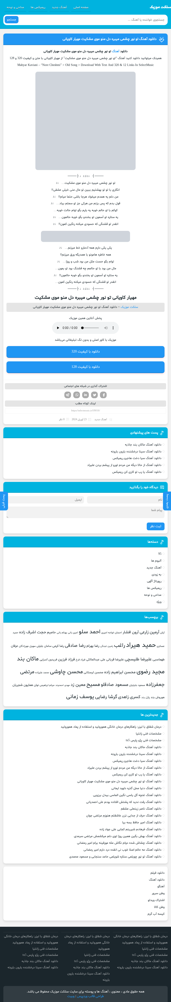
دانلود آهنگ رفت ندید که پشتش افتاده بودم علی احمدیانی (123, 802)
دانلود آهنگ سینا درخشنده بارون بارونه (136, 452)
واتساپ (76, 395)
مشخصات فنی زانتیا (148, 734)
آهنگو (161, 886)
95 (159, 554)
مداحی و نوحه (15, 7)
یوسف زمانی (80, 697)
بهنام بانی (62, 632)
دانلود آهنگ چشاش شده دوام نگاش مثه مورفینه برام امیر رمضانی (119, 843)
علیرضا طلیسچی (138, 659)
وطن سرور (158, 893)
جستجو (11, 20)
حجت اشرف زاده (32, 632)
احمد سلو (89, 632)
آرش (162, 632)
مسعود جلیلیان (137, 685)
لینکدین (85, 395)
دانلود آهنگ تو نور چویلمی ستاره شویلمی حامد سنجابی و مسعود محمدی (115, 857)
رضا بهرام (92, 646)
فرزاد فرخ (80, 659)
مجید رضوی (150, 672)
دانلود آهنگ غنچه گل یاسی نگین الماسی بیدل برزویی (127, 795)
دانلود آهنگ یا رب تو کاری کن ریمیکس (136, 472)
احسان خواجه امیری (111, 632)
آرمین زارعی (149, 632)
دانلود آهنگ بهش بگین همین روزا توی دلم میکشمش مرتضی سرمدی (117, 836)
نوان (36, 685)
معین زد (78, 685)
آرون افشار (131, 632)
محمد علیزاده (42, 672)
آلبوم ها (156, 561)
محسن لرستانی (93, 672)
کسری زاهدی (129, 697)
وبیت (70, 996)
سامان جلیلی (44, 646)
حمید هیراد (141, 645)
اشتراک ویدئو (156, 900)
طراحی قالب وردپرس (90, 996)
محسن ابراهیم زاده (120, 672)
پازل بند (145, 697)
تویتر (94, 395)
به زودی (156, 574)
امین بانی (73, 632)
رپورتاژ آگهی (154, 581)
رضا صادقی (75, 646)
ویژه (159, 602)
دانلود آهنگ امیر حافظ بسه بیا (141, 822)
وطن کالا (159, 907)
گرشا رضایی (106, 697)
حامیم (51, 632)
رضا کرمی (58, 646)
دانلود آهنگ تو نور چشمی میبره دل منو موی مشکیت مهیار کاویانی (110, 39)
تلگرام (67, 395)
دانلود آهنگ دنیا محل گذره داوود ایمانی (136, 788)
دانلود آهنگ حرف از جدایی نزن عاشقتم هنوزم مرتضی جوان (123, 816)
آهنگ (115, 51)
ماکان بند (28, 659)
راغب (119, 645)
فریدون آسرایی (48, 660)
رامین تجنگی (106, 646)
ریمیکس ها (38, 7)
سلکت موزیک (129, 307)
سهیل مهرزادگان (27, 646)
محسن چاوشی (66, 672)
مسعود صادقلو (114, 685)
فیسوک (103, 395)
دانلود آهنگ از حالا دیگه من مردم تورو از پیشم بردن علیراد (124, 465)
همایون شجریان (22, 685)
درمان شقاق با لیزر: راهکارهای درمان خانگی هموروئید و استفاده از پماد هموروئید (111, 727)
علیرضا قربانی (115, 659)
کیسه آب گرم (156, 914)
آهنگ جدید (59, 7)
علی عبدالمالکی (95, 659)
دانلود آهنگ (157, 880)
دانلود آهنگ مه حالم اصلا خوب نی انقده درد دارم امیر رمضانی (122, 850)
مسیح (93, 684)
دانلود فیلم (158, 873)
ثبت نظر (155, 526)
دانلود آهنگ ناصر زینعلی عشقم (141, 809)
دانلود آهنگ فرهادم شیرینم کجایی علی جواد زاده (130, 829)
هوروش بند (158, 697)
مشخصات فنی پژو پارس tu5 (143, 740)
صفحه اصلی (80, 7)
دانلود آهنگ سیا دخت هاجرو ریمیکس (137, 458)
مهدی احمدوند (62, 685)
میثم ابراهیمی (47, 685)
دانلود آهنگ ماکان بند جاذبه (143, 445)
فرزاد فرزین (66, 659)
